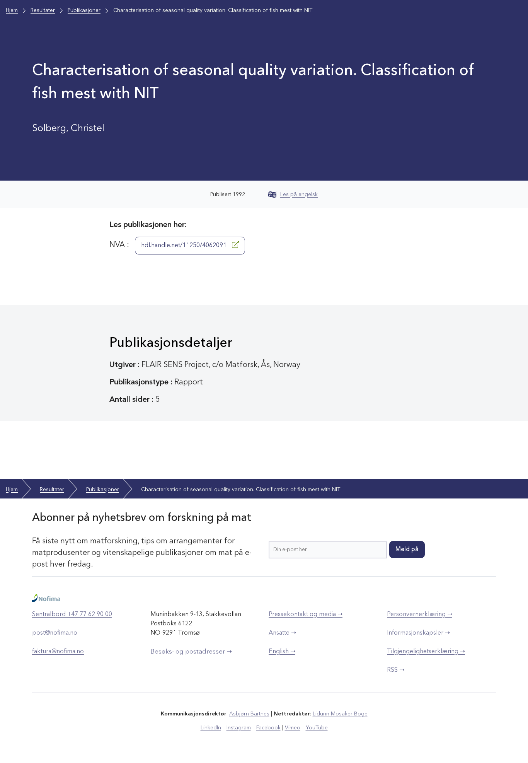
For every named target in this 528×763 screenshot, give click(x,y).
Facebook (268, 728)
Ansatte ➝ (282, 633)
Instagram (239, 728)
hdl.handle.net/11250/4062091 (184, 245)
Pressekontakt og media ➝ (305, 614)
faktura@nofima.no (58, 652)
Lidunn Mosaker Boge (340, 714)
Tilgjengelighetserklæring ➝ (426, 652)
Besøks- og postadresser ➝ (191, 652)
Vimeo (292, 728)
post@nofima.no (54, 633)
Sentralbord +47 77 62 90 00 (72, 614)
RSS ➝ (395, 670)
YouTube (317, 728)
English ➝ (282, 652)
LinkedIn (211, 728)
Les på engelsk (299, 194)
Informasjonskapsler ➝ (418, 633)
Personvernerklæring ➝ (419, 614)
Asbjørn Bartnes (249, 714)
